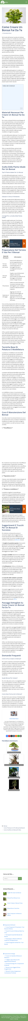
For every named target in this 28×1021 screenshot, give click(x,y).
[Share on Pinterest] (9, 736)
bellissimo (17, 540)
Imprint (11, 1019)
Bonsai (5, 826)
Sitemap (16, 1019)
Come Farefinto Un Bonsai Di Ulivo (12, 830)
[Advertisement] (12, 97)
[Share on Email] (21, 736)
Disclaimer (23, 1017)
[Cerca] (20, 878)
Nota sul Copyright (5, 1017)
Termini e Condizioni (15, 1017)
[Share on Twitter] (12, 736)
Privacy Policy (16, 1016)
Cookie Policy (23, 1016)
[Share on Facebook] (7, 736)
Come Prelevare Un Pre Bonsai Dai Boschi (14, 828)
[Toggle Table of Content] (20, 108)
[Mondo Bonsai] (4, 2)
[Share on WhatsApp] (18, 736)
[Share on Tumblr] (14, 736)
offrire (15, 599)
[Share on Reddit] (16, 736)
